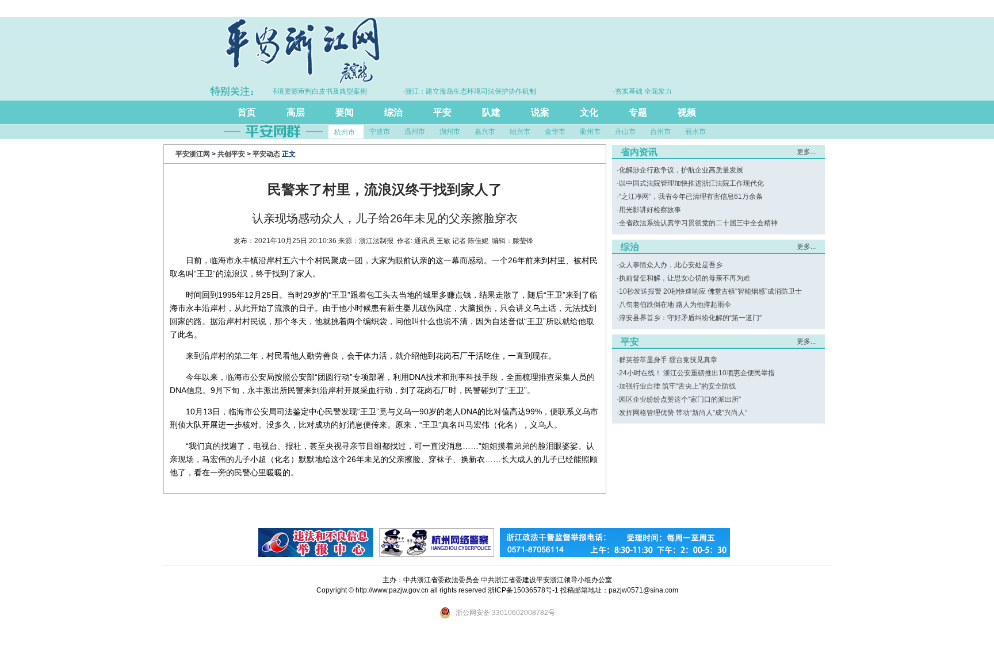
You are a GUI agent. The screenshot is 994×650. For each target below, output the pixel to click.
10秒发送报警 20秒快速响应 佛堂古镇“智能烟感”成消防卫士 (710, 291)
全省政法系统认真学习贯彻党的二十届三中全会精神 (698, 223)
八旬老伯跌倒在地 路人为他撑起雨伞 (675, 305)
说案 (540, 112)
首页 (247, 112)
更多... (806, 152)
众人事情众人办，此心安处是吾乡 (670, 265)
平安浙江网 (192, 154)
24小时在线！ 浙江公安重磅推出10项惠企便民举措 (697, 373)
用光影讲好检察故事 (650, 210)
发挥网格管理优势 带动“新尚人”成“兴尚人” (683, 413)
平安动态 (266, 154)
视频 (687, 112)
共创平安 (231, 154)
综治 (393, 112)
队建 (491, 112)
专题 (638, 112)
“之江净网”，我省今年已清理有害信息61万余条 (691, 197)
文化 (589, 112)
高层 (295, 112)
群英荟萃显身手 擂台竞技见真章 (668, 360)
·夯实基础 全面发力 (630, 91)
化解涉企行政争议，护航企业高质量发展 (681, 170)
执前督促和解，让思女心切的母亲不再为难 (684, 278)
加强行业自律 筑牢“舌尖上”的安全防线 (677, 386)
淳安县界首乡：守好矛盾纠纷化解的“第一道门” (690, 318)
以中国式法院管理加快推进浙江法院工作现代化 (691, 183)
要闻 (344, 112)
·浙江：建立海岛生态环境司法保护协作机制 (458, 91)
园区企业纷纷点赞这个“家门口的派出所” (680, 399)
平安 (442, 112)
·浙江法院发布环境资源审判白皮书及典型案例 (285, 91)
